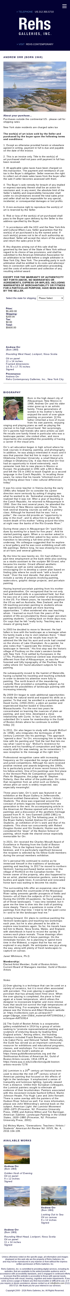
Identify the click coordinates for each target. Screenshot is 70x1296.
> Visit (21, 44)
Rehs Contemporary (39, 44)
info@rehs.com (57, 1283)
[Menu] (64, 6)
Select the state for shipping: (21, 298)
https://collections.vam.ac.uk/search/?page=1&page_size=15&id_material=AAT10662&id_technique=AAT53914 (34, 1015)
